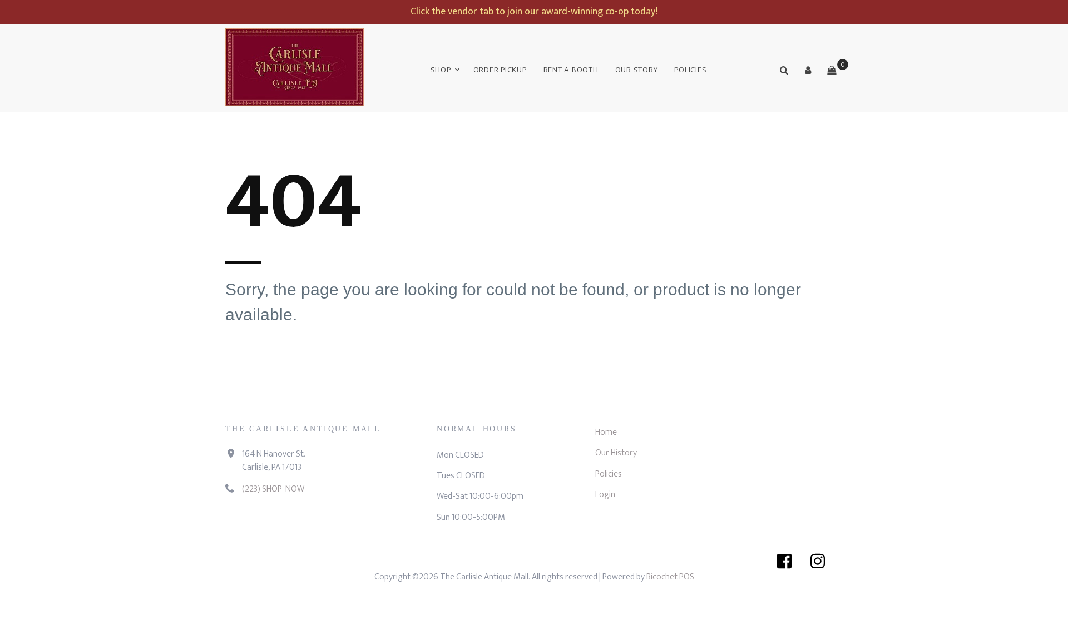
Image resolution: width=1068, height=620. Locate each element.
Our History (616, 452)
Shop (441, 70)
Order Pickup (500, 70)
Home (606, 432)
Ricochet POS (670, 576)
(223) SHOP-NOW (273, 489)
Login (605, 494)
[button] (808, 70)
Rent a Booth (571, 70)
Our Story (636, 70)
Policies (690, 70)
